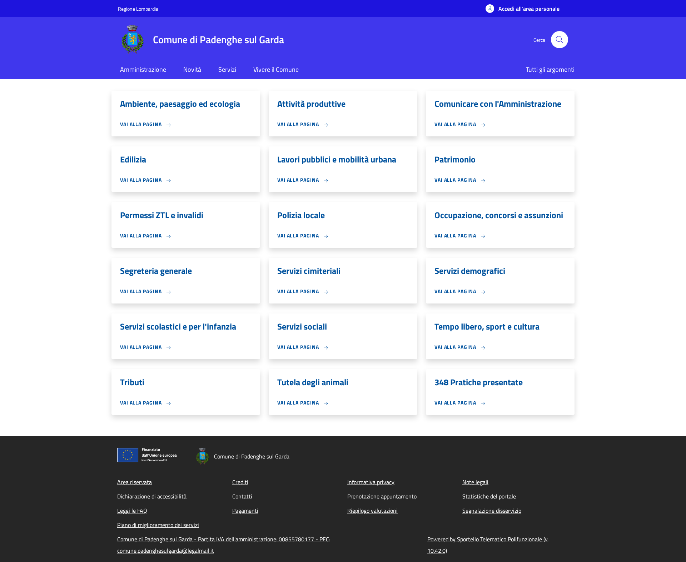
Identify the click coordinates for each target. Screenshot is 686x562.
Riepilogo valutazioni (372, 510)
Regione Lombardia (138, 8)
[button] (522, 8)
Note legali (475, 482)
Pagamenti (245, 510)
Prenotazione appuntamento (382, 496)
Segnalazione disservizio (491, 510)
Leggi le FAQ (132, 510)
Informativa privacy (370, 482)
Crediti (240, 482)
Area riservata (134, 482)
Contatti (242, 496)
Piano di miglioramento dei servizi (158, 525)
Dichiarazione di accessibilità (152, 496)
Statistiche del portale (489, 496)
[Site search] (559, 39)
